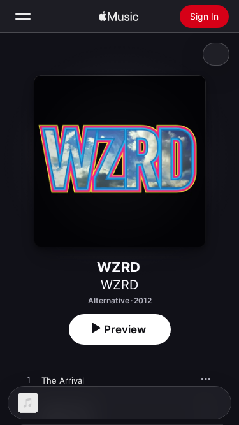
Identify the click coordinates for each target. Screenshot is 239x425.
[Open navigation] (23, 17)
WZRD (119, 284)
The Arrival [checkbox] (62, 380)
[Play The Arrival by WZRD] (28, 380)
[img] (118, 16)
